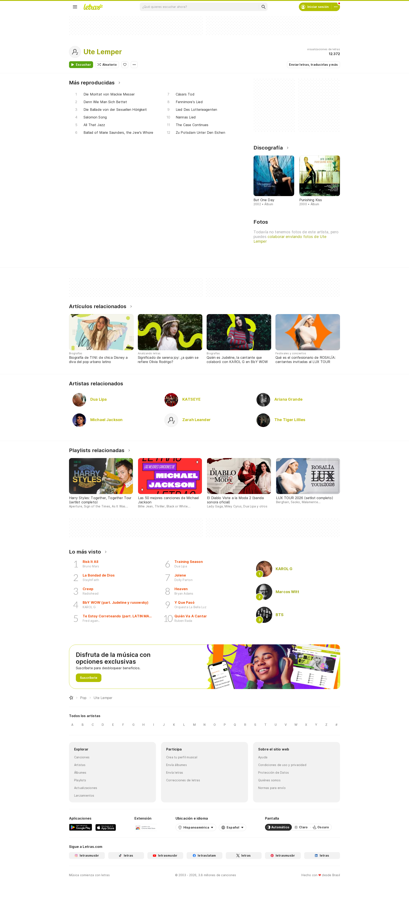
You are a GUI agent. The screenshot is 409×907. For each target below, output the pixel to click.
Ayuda (262, 757)
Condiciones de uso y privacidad (282, 765)
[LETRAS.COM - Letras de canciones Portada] (93, 7)
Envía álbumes (176, 765)
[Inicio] (71, 698)
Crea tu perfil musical (181, 757)
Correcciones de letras (183, 780)
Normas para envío (272, 788)
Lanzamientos (84, 795)
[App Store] (105, 827)
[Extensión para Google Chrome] (145, 827)
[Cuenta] (335, 7)
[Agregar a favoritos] (124, 64)
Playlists (80, 780)
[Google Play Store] (80, 827)
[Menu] (75, 7)
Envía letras (174, 772)
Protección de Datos (273, 772)
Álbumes (80, 772)
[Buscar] (263, 7)
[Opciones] (134, 64)
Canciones (81, 757)
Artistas (79, 765)
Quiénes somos (269, 780)
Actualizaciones (85, 788)
